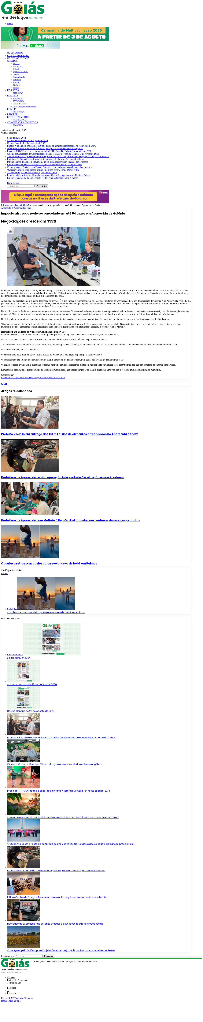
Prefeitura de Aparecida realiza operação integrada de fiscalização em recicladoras (45, 159)
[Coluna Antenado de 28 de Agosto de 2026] (23, 681)
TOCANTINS (18, 66)
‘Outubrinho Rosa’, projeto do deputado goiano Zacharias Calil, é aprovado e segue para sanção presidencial (58, 156)
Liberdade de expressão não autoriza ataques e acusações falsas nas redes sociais (44, 164)
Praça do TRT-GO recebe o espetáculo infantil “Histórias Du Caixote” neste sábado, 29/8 (49, 151)
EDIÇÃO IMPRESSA (18, 55)
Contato (11, 977)
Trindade (16, 88)
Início (4, 205)
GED (4, 384)
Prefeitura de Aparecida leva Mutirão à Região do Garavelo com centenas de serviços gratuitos (70, 520)
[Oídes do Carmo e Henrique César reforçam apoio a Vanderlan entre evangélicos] (23, 761)
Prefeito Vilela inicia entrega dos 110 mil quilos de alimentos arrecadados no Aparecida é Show (51, 146)
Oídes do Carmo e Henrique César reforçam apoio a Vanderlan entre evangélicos (45, 148)
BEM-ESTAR (18, 93)
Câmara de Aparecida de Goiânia (24, 106)
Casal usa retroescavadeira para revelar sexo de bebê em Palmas (49, 564)
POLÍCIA (12, 109)
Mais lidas (26, 208)
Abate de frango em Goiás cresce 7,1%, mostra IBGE (32, 172)
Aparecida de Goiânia (20, 72)
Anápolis (16, 82)
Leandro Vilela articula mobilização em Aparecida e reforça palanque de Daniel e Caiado (48, 175)
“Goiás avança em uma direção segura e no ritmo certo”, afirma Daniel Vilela (43, 170)
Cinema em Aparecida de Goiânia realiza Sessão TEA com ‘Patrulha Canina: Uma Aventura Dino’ (53, 154)
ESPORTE (12, 114)
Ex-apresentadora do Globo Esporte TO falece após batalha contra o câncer (42, 178)
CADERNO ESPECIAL (19, 58)
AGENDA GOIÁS (20, 120)
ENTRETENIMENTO (18, 117)
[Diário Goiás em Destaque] (22, 19)
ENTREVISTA (18, 101)
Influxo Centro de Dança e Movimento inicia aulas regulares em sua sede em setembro (47, 162)
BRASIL (16, 64)
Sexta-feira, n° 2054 (16, 138)
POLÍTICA (12, 95)
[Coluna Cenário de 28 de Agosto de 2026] (23, 707)
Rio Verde (16, 85)
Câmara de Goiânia (19, 104)
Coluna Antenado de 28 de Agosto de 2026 (27, 140)
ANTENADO (18, 98)
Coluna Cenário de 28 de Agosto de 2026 (26, 143)
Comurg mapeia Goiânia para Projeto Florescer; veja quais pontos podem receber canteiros (49, 167)
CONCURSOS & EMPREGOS (22, 122)
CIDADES (12, 61)
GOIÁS (16, 69)
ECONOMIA (18, 125)
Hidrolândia (17, 80)
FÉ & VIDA (13, 90)
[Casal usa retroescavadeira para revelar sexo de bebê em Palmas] (30, 557)
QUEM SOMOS (15, 53)
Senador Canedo (19, 77)
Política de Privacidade (18, 980)
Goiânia (16, 74)
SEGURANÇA (18, 112)
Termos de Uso (14, 982)
